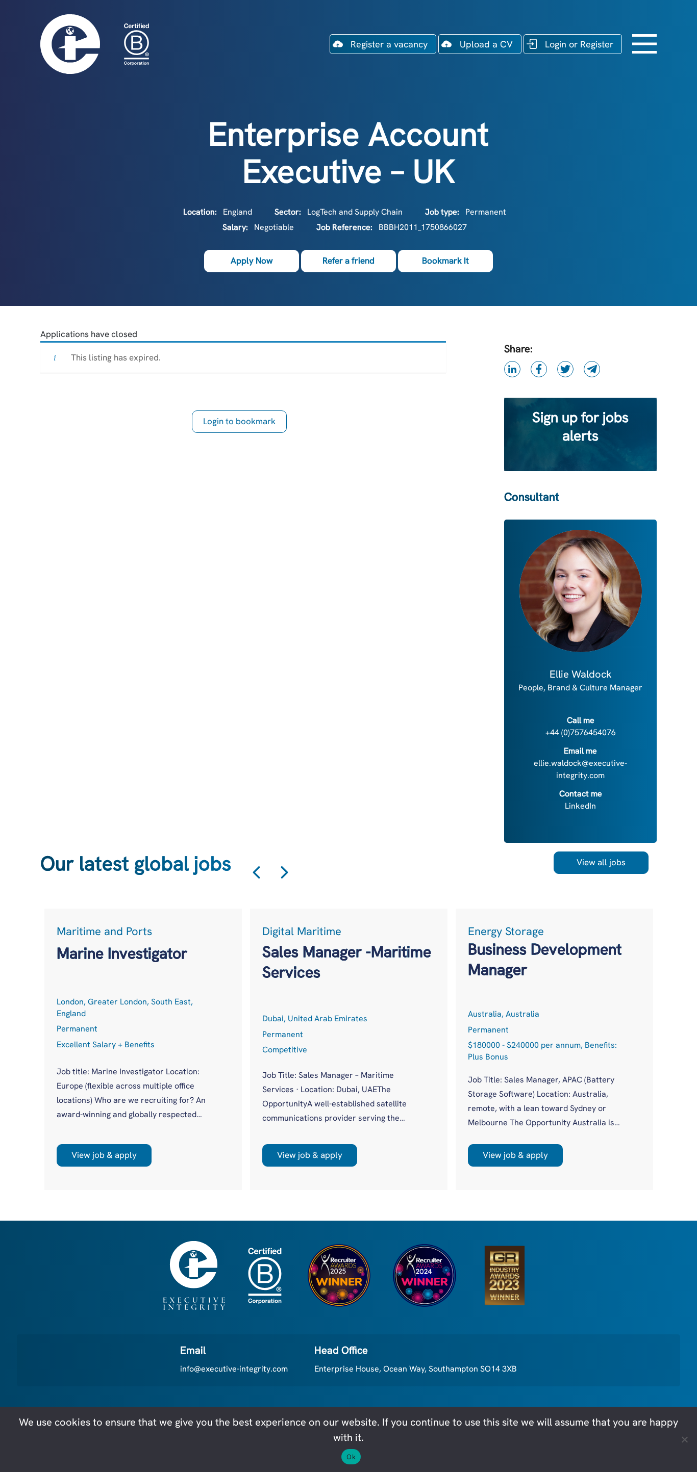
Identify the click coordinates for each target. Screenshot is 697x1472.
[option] (143, 1049)
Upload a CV (486, 44)
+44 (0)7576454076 (580, 732)
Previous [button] (256, 872)
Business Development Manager (544, 959)
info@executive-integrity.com (234, 1368)
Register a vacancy (389, 44)
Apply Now (252, 260)
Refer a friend (348, 260)
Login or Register (579, 44)
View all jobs (601, 862)
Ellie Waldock (581, 674)
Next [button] (284, 872)
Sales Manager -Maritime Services (346, 962)
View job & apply (104, 1154)
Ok (351, 1457)
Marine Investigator (122, 953)
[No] (684, 1439)
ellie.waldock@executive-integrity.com (580, 769)
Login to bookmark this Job (239, 424)
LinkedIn (580, 805)
